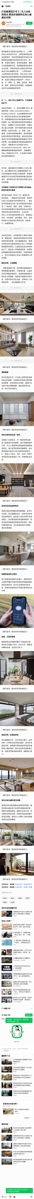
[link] (10, 1197)
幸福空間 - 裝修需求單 (23, 884)
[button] (4, 1197)
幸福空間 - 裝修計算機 (23, 887)
